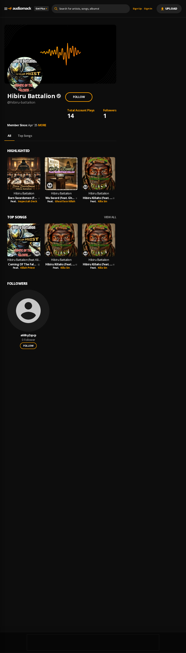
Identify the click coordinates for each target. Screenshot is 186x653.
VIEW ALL (110, 217)
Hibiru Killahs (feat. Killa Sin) (97, 198)
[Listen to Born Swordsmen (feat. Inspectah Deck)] (23, 173)
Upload (171, 9)
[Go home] (19, 8)
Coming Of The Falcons (22, 264)
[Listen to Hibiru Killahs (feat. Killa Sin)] (98, 173)
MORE (42, 125)
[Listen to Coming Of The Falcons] (23, 239)
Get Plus (41, 8)
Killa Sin (102, 201)
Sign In (148, 8)
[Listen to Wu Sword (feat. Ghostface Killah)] (61, 173)
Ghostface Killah (65, 201)
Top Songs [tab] (25, 136)
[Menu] (5, 9)
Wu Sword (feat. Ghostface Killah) (60, 198)
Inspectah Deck (27, 201)
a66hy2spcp (28, 335)
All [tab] (9, 136)
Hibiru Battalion (24, 193)
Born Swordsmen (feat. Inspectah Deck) (23, 198)
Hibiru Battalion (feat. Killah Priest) (23, 260)
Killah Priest (27, 267)
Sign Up (137, 8)
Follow (79, 97)
